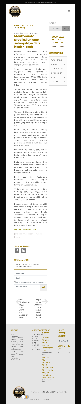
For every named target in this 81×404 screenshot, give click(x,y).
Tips (58, 77)
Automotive (58, 60)
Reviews (58, 82)
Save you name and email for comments (31, 282)
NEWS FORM (27, 25)
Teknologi (21, 28)
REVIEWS (36, 349)
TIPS (34, 347)
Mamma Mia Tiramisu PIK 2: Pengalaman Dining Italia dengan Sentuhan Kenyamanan (48, 368)
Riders (58, 64)
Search (66, 28)
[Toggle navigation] (69, 11)
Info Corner (57, 73)
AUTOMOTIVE (37, 334)
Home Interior (58, 69)
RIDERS (35, 336)
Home (16, 25)
